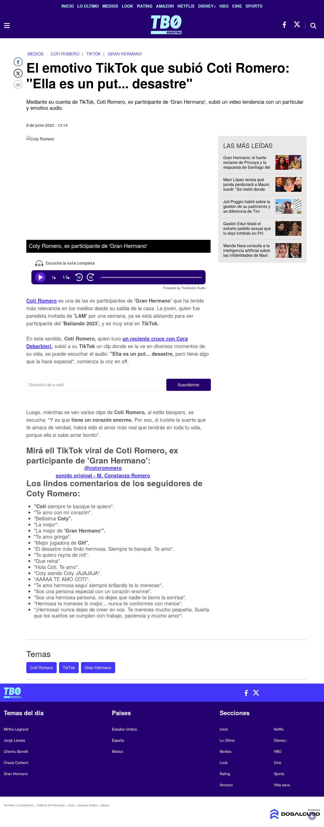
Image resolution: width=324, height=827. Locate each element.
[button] (188, 384)
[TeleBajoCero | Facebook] (286, 25)
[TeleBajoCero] (81, 692)
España (118, 740)
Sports (254, 6)
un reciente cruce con (149, 338)
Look (127, 6)
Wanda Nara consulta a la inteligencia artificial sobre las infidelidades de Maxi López (246, 253)
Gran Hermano (98, 667)
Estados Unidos (124, 729)
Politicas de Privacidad (51, 805)
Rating (144, 6)
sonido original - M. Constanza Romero (103, 475)
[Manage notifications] (312, 816)
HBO (224, 6)
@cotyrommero (103, 467)
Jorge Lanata (14, 740)
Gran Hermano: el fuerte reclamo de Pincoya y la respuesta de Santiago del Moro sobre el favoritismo (246, 165)
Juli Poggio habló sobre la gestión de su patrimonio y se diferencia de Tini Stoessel (246, 209)
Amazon (165, 6)
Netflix (186, 6)
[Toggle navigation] (6, 25)
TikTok (69, 667)
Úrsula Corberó (16, 762)
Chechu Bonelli (16, 751)
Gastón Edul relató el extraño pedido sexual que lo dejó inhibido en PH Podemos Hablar (247, 231)
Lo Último (88, 6)
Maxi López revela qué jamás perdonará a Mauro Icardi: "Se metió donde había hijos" (246, 187)
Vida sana (282, 784)
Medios (110, 6)
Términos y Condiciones (18, 805)
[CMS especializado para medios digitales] (283, 814)
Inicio (68, 6)
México (117, 751)
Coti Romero (41, 667)
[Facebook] (18, 61)
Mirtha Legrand (16, 729)
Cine (237, 6)
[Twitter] (18, 73)
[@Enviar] (18, 84)
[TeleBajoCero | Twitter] (297, 25)
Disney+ (207, 6)
